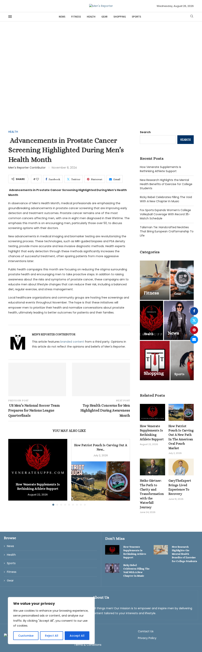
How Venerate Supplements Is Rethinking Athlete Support (160, 169)
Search (145, 132)
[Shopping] (155, 360)
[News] (179, 320)
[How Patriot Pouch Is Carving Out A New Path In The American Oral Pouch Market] (100, 481)
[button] (13, 472)
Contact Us (145, 631)
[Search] (192, 17)
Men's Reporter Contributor (27, 168)
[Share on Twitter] (194, 321)
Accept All (77, 636)
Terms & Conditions (87, 644)
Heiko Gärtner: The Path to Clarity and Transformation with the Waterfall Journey (152, 494)
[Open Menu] (10, 16)
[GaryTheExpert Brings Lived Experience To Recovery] (181, 467)
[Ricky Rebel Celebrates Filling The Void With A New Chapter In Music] (112, 568)
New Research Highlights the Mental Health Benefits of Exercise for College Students (166, 184)
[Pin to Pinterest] (194, 330)
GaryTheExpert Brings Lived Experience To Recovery (179, 487)
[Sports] (182, 360)
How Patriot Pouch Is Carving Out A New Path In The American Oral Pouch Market (181, 437)
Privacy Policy (147, 638)
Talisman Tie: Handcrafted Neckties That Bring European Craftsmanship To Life (167, 231)
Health (91, 16)
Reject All (51, 636)
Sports (136, 16)
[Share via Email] (194, 339)
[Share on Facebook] (194, 311)
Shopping (119, 16)
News (62, 16)
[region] (51, 620)
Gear (104, 16)
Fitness (76, 16)
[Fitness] (155, 280)
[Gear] (182, 280)
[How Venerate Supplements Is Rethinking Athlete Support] (37, 458)
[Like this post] (37, 179)
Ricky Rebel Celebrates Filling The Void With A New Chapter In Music (166, 199)
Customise (26, 636)
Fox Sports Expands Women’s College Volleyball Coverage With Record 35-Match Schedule (165, 214)
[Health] (151, 320)
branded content (72, 342)
